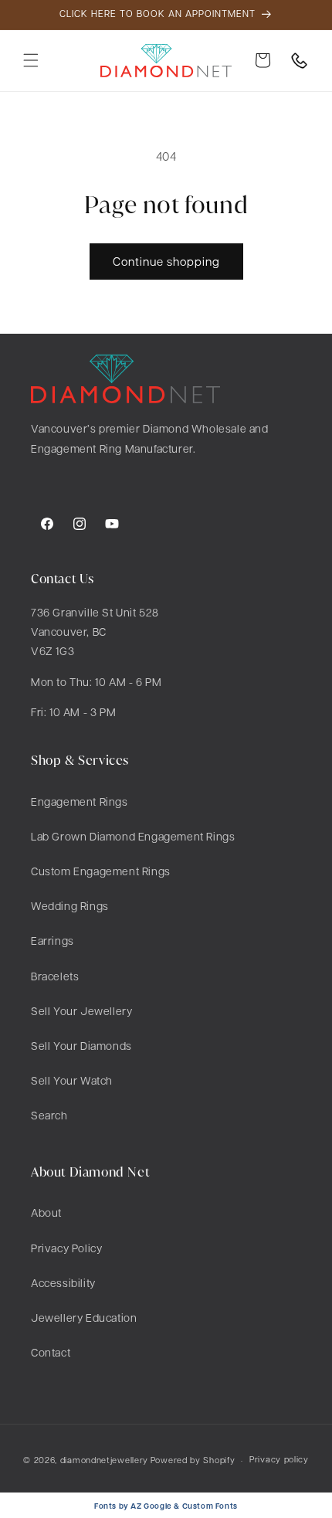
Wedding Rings (70, 905)
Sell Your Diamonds (81, 1045)
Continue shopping (166, 261)
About (46, 1212)
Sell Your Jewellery (81, 1010)
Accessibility (63, 1282)
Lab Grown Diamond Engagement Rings (133, 836)
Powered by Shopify (193, 1459)
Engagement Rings (79, 801)
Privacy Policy (66, 1248)
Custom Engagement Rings (101, 871)
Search (49, 1115)
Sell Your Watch (72, 1080)
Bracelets (55, 976)
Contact (50, 1352)
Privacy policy (279, 1459)
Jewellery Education (84, 1317)
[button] (31, 60)
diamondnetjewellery (104, 1459)
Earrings (52, 940)
